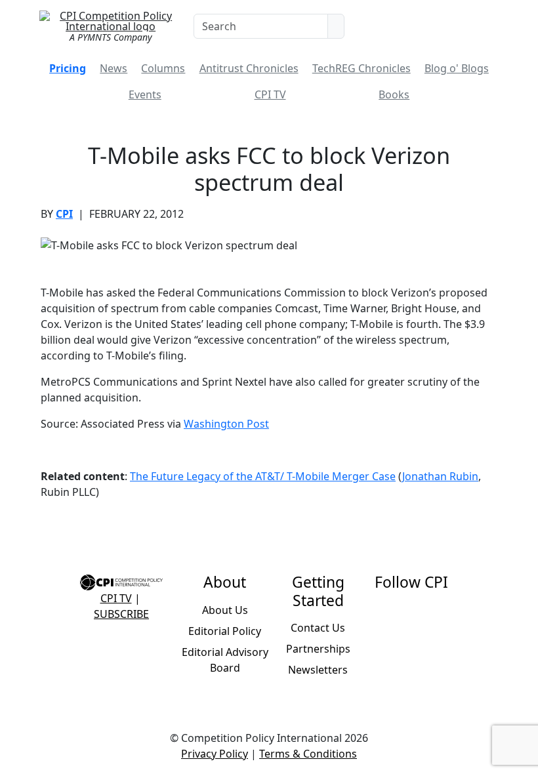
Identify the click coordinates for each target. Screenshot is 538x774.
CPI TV (270, 94)
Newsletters (318, 669)
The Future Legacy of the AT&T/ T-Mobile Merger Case (263, 476)
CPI (64, 214)
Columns (163, 68)
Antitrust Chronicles (249, 68)
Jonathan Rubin (440, 476)
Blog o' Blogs (456, 68)
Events (145, 94)
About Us (225, 610)
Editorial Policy (224, 631)
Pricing (67, 68)
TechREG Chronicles (361, 68)
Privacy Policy (214, 753)
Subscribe (121, 614)
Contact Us (318, 628)
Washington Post (226, 424)
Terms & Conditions (308, 753)
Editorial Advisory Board (225, 660)
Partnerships (318, 649)
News (113, 68)
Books (394, 94)
